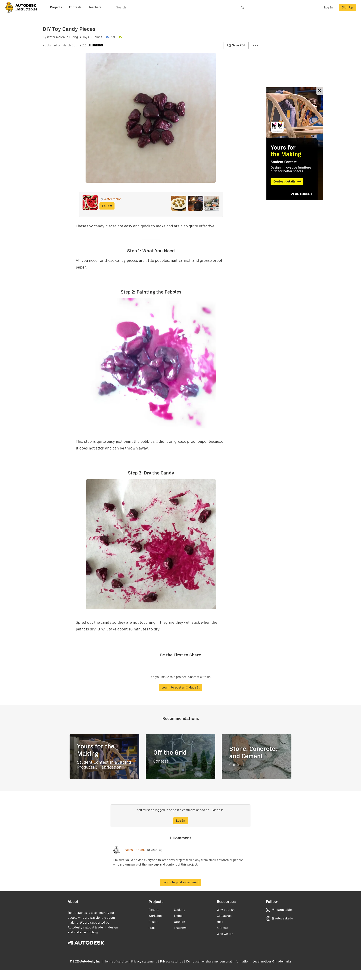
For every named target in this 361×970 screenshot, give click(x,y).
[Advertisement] (294, 143)
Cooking (179, 910)
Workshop (156, 916)
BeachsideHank (134, 850)
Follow (107, 206)
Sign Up (347, 7)
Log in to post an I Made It (180, 687)
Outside (179, 922)
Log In (328, 7)
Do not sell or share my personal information (217, 961)
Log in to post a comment (180, 882)
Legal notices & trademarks (272, 961)
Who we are (225, 934)
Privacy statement (144, 961)
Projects (56, 7)
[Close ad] (319, 91)
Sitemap (223, 928)
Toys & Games (92, 37)
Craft (152, 928)
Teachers (95, 7)
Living (73, 37)
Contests (75, 7)
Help (220, 922)
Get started (225, 916)
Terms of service (116, 961)
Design (154, 922)
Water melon (56, 37)
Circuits (154, 910)
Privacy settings (171, 961)
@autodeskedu (282, 918)
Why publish (226, 910)
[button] (255, 45)
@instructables (282, 910)
